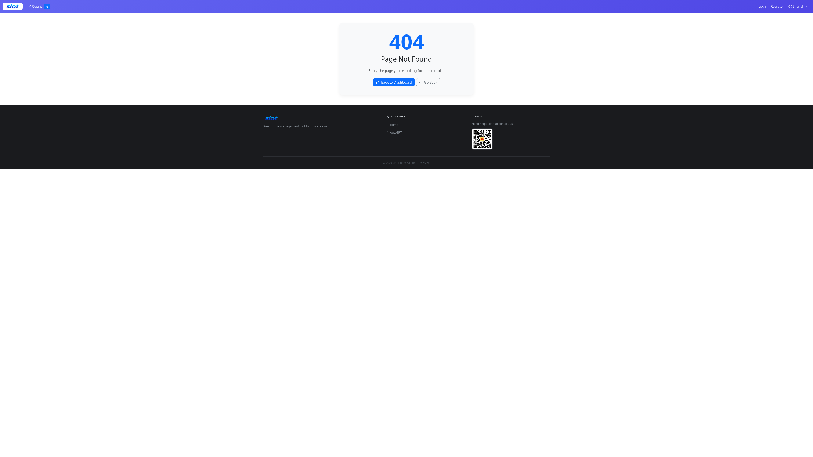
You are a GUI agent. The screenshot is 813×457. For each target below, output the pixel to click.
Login (762, 6)
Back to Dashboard (396, 82)
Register (777, 6)
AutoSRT (396, 132)
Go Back (430, 82)
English (798, 6)
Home (394, 125)
